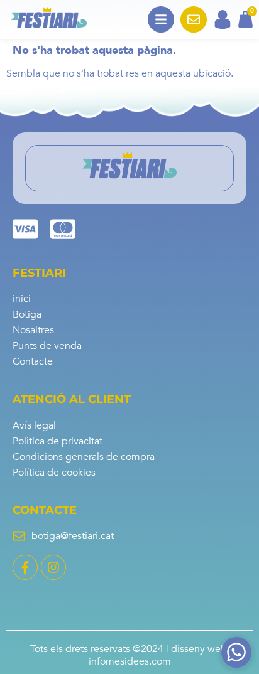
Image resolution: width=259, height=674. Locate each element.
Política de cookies (54, 472)
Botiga (27, 314)
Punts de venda (47, 346)
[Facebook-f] (25, 567)
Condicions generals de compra (84, 457)
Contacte (33, 361)
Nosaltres (33, 330)
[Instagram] (53, 567)
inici (22, 298)
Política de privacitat (57, 441)
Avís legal (34, 425)
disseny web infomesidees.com (159, 655)
